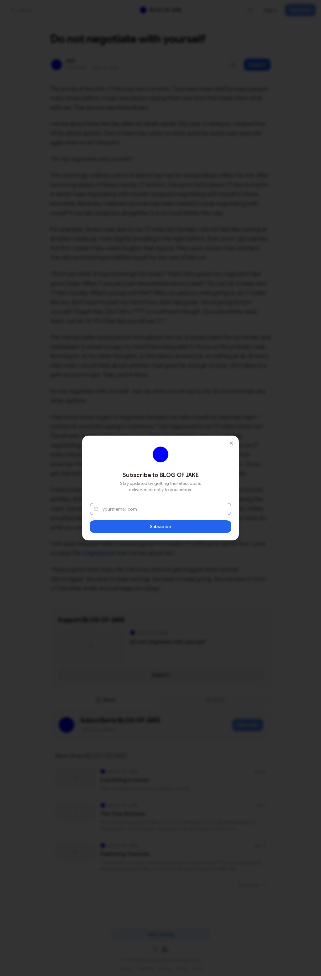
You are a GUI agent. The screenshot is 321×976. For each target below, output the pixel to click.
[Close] (231, 443)
